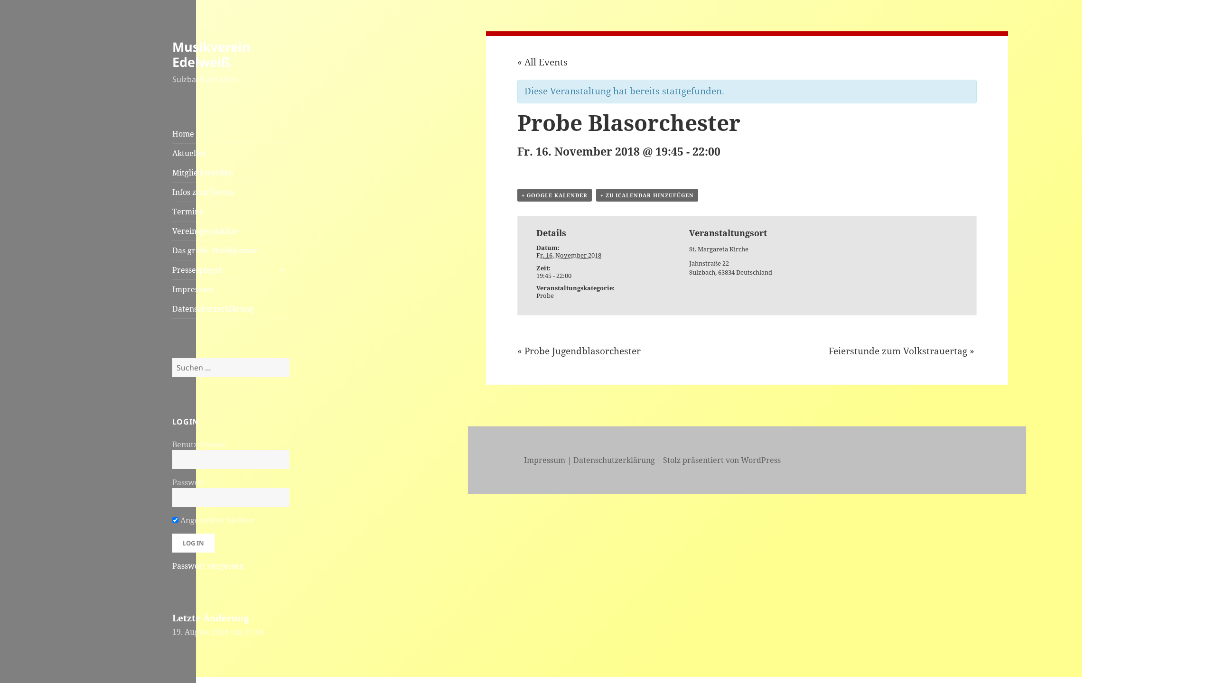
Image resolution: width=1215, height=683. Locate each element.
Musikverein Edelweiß (211, 54)
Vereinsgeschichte (205, 231)
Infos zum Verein (203, 192)
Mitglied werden (202, 172)
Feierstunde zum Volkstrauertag (901, 351)
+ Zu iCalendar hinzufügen (647, 195)
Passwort (189, 482)
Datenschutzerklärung (213, 309)
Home (183, 134)
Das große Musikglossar (215, 250)
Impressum (193, 289)
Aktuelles (189, 153)
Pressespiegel (197, 270)
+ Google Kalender (555, 195)
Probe (545, 295)
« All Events (542, 62)
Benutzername (199, 444)
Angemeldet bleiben (216, 520)
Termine (188, 211)
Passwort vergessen (208, 566)
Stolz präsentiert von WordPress (722, 460)
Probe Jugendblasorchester (579, 351)
